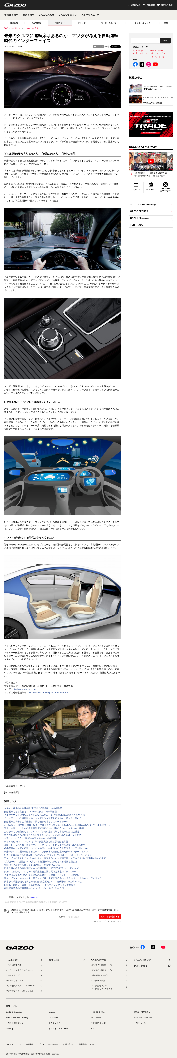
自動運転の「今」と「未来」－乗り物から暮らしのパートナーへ (36, 821)
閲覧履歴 (151, 5)
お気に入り (136, 5)
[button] (131, 174)
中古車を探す (11, 15)
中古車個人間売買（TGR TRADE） (21, 986)
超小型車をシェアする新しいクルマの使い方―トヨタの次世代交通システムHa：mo (46, 848)
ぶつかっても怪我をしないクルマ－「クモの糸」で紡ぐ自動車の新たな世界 (41, 831)
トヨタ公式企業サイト (15, 1023)
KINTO (94, 1028)
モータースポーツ (108, 23)
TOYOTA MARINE (142, 1012)
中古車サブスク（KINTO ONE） (20, 991)
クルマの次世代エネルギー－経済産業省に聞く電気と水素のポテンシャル (40, 871)
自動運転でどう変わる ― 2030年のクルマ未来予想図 (30, 811)
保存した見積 (167, 5)
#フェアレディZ (139, 51)
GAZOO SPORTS (139, 211)
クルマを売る (88, 15)
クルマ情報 (36, 23)
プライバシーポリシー (48, 1044)
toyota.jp (9, 1028)
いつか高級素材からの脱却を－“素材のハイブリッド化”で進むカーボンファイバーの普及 (48, 855)
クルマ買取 (96, 1017)
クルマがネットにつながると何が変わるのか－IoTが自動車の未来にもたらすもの (44, 815)
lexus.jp (52, 1012)
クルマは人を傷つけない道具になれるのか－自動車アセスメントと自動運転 (41, 875)
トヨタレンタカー (99, 1012)
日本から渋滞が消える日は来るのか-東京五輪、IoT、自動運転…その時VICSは (43, 881)
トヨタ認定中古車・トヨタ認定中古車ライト (102, 987)
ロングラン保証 (98, 980)
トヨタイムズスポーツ (58, 1028)
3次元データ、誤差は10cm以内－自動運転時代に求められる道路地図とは (40, 861)
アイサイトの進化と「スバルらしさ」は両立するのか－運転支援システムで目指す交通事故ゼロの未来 (55, 858)
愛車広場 (14, 23)
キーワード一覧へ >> (160, 57)
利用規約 (30, 1044)
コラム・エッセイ (142, 23)
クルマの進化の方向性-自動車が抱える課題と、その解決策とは (35, 808)
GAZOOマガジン (68, 15)
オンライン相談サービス (102, 965)
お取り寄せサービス (100, 975)
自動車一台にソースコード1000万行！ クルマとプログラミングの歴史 (40, 885)
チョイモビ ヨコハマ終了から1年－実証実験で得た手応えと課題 (36, 841)
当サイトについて (13, 1044)
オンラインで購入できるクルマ (19, 970)
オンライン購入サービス (102, 970)
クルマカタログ (12, 975)
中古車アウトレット (14, 980)
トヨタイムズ (54, 1023)
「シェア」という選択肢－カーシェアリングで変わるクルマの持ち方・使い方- (43, 818)
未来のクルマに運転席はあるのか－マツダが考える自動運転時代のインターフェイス (46, 851)
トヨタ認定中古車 (13, 965)
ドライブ (82, 23)
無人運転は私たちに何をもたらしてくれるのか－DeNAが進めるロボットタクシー (44, 835)
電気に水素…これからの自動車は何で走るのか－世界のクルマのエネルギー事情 (44, 828)
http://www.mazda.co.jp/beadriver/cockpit (48, 692)
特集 (166, 23)
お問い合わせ (68, 1044)
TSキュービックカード (144, 1017)
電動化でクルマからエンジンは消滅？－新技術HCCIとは (32, 865)
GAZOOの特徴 (46, 15)
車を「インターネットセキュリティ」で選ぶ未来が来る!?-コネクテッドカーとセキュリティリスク (53, 878)
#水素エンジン (139, 53)
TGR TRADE (136, 225)
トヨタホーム (140, 1023)
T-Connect (53, 1017)
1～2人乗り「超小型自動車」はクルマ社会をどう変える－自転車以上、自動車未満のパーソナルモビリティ (57, 825)
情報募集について (87, 1044)
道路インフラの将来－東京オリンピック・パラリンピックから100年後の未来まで (44, 845)
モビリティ (60, 23)
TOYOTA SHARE (98, 1023)
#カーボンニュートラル (155, 53)
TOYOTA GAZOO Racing (143, 204)
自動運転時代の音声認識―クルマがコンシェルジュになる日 (34, 888)
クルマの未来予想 (31, 28)
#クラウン (152, 51)
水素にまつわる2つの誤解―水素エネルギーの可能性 (30, 838)
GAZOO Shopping (139, 218)
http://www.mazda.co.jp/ (24, 689)
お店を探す (28, 15)
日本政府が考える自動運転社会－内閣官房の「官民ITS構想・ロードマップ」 (42, 868)
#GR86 (160, 51)
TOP (6, 28)
